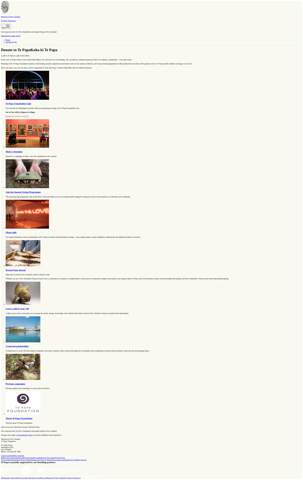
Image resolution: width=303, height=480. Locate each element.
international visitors (25, 435)
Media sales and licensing (10, 458)
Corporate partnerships (61, 460)
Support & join (11, 42)
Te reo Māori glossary (78, 460)
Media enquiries (18, 456)
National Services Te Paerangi (42, 460)
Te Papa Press (60, 458)
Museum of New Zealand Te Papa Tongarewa (63, 478)
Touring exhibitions (37, 458)
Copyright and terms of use (30, 478)
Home (8, 40)
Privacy (43, 478)
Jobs (10, 456)
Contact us (5, 456)
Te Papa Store (49, 458)
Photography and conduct (10, 478)
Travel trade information (10, 460)
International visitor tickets (11, 36)
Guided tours (25, 458)
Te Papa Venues (25, 460)
